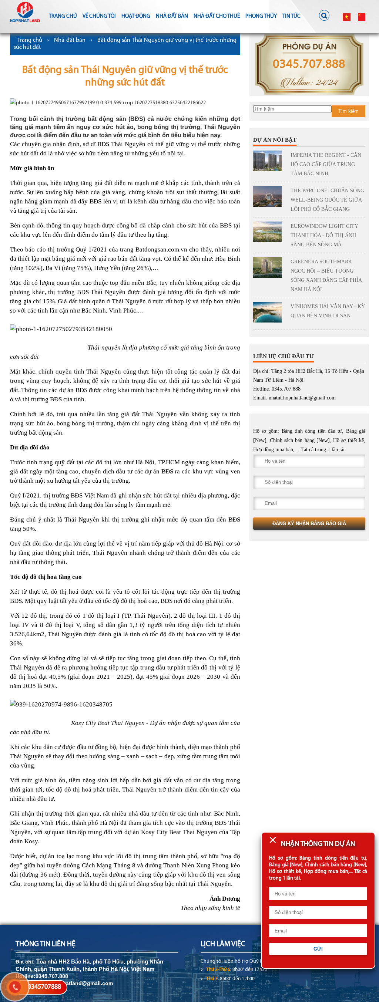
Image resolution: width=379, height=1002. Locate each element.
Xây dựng (156, 50)
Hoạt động (135, 16)
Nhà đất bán (172, 16)
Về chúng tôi (99, 16)
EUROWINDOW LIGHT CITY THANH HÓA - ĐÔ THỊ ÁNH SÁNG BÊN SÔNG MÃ (324, 235)
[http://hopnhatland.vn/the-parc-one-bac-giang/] (269, 198)
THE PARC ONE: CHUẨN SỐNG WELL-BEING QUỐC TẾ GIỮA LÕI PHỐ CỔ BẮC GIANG (327, 200)
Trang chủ (63, 16)
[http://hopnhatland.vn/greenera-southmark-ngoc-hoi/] (269, 269)
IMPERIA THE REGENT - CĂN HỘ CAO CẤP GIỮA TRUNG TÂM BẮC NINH (326, 164)
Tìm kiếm (348, 111)
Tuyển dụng (190, 50)
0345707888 (44, 987)
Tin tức (291, 16)
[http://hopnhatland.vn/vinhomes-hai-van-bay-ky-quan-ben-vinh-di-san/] (269, 313)
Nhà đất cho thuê (217, 16)
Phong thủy (261, 16)
